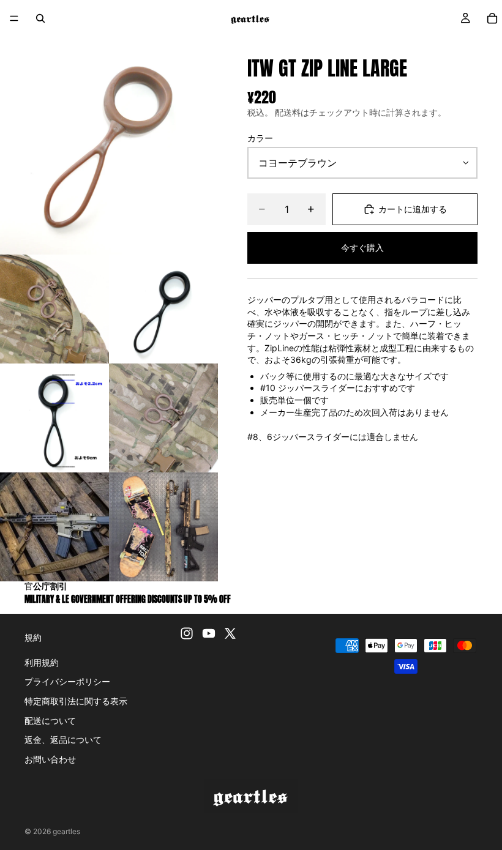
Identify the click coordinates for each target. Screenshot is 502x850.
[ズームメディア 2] (54, 309)
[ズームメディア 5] (163, 417)
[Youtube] (208, 633)
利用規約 (41, 662)
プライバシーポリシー (67, 681)
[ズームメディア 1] (109, 146)
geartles (66, 831)
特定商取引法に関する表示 (75, 701)
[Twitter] (230, 633)
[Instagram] (186, 633)
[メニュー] (14, 18)
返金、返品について (63, 739)
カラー (260, 138)
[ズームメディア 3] (163, 309)
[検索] (40, 18)
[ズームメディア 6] (54, 526)
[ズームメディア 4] (54, 417)
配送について (50, 720)
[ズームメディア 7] (163, 526)
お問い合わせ (50, 759)
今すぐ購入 (362, 247)
